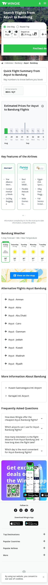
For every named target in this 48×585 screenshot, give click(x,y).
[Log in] (39, 3)
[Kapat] (43, 577)
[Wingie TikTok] (32, 510)
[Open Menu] (45, 3)
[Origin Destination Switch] (12, 34)
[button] (6, 131)
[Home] (2, 63)
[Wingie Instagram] (21, 511)
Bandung (18, 63)
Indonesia (9, 63)
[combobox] (7, 34)
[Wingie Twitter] (26, 511)
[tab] (23, 215)
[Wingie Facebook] (15, 511)
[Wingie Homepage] (10, 3)
